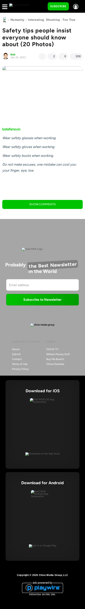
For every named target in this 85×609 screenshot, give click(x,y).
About (16, 349)
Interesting (36, 19)
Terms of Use (19, 364)
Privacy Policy (20, 368)
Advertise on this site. (42, 594)
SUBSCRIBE (58, 6)
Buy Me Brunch (55, 359)
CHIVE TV (52, 349)
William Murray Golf (58, 354)
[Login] (75, 6)
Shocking (53, 19)
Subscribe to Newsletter (42, 300)
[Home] (4, 20)
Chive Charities (55, 364)
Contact (17, 359)
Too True (69, 19)
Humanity (17, 19)
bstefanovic (11, 129)
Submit (16, 354)
